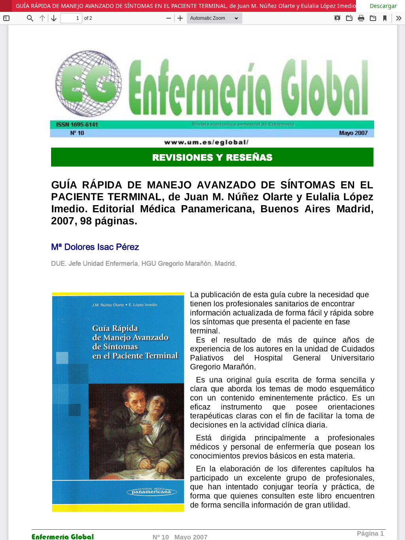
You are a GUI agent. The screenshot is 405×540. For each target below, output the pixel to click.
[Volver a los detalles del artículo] (6, 6)
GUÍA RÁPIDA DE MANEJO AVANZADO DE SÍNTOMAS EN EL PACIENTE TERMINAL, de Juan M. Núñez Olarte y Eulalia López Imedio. (187, 5)
